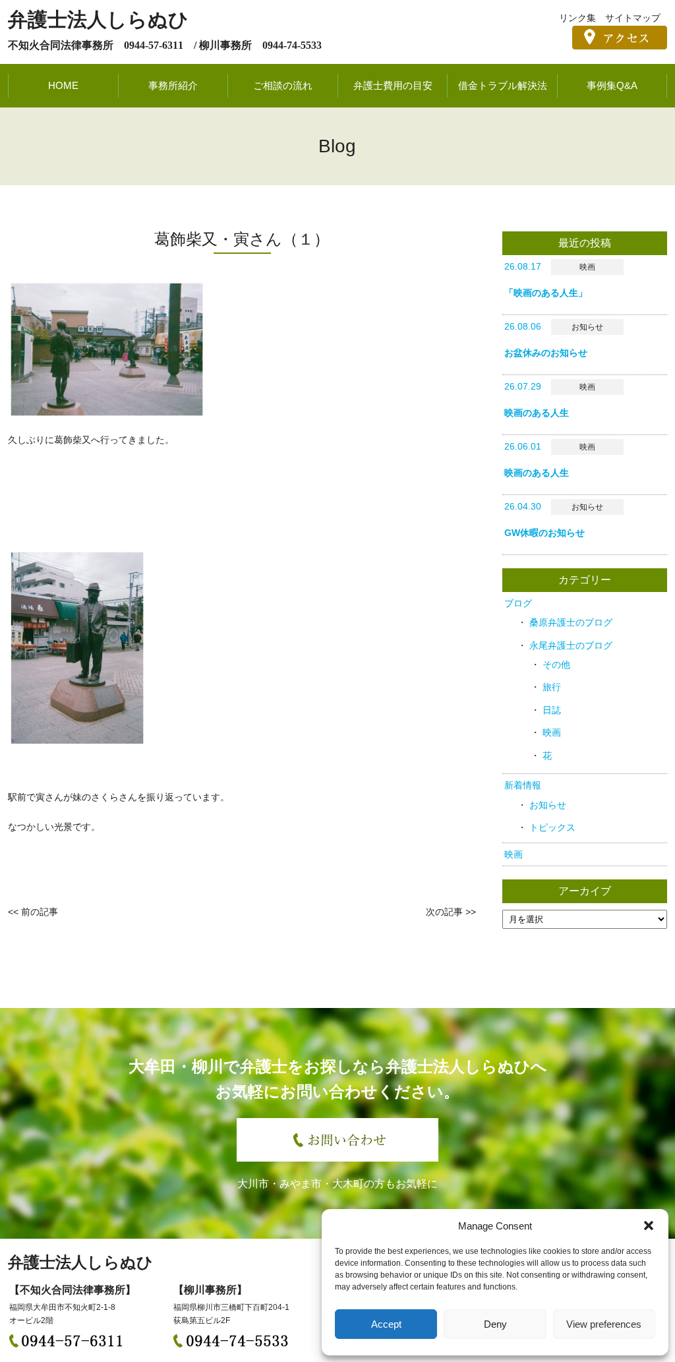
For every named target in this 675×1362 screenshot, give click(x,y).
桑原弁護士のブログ (570, 622)
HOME (63, 85)
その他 (556, 664)
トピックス (552, 827)
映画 (552, 732)
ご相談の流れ (282, 85)
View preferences (603, 1324)
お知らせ (547, 805)
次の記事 (444, 911)
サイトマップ (632, 18)
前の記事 (39, 911)
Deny (495, 1324)
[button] (648, 1225)
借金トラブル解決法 (502, 85)
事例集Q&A (612, 85)
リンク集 (577, 18)
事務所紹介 (173, 85)
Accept (386, 1324)
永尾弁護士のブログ (570, 645)
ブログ (518, 603)
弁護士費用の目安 (392, 85)
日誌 (552, 710)
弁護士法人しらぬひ (98, 19)
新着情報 (522, 785)
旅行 (552, 687)
